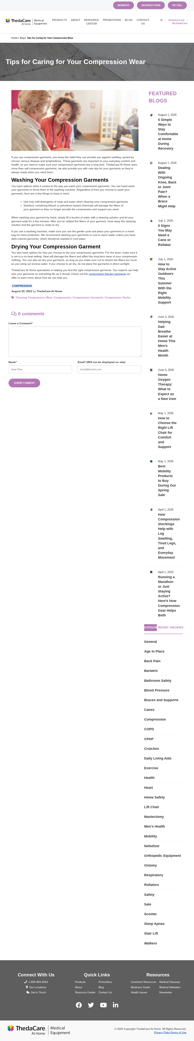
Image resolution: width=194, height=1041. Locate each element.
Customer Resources (143, 981)
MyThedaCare (179, 23)
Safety (149, 895)
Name (13, 362)
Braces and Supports (161, 700)
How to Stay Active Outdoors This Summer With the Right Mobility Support (163, 283)
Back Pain (152, 661)
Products (59, 19)
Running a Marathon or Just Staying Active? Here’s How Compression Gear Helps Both (163, 595)
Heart (148, 788)
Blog (129, 19)
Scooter (150, 914)
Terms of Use (178, 1032)
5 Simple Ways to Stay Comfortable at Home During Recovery (163, 133)
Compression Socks (118, 297)
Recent (163, 627)
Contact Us (143, 21)
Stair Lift (151, 933)
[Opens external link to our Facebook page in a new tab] (79, 1005)
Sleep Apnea (154, 924)
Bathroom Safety (157, 681)
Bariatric (151, 671)
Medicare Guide (140, 987)
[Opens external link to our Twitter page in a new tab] (91, 1005)
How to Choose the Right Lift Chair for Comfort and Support (163, 432)
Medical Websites (169, 987)
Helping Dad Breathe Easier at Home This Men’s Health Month (163, 338)
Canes (149, 710)
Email (101, 362)
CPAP (148, 739)
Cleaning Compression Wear (34, 297)
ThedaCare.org (176, 20)
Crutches (151, 749)
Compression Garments (88, 297)
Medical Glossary (169, 981)
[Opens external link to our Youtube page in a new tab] (103, 1005)
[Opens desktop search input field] (161, 20)
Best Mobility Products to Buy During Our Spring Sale (163, 480)
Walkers (150, 943)
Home (14, 38)
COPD (149, 729)
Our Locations (37, 987)
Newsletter (165, 992)
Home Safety (154, 797)
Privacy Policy (162, 1032)
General (150, 642)
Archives (176, 627)
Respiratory (153, 875)
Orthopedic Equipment (162, 856)
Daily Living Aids (157, 758)
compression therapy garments (107, 273)
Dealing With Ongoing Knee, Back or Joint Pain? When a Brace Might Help (163, 186)
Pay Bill (177, 5)
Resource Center (91, 21)
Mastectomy (154, 817)
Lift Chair (151, 807)
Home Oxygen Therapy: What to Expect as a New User (163, 386)
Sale (147, 904)
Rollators (151, 885)
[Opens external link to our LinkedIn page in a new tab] (115, 1005)
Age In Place (154, 651)
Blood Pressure (156, 690)
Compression (22, 285)
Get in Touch (38, 992)
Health (149, 778)
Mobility (150, 836)
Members (123, 5)
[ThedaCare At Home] (26, 21)
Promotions (112, 19)
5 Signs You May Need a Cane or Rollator (163, 235)
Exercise (151, 768)
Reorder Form (151, 5)
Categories (150, 627)
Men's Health (154, 826)
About (75, 19)
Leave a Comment (21, 323)
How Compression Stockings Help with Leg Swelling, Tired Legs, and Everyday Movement (163, 535)
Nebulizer (152, 846)
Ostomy (150, 865)
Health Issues (139, 992)
